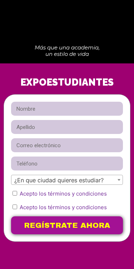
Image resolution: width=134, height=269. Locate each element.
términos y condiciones (77, 193)
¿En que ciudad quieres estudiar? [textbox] (59, 180)
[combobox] (67, 180)
